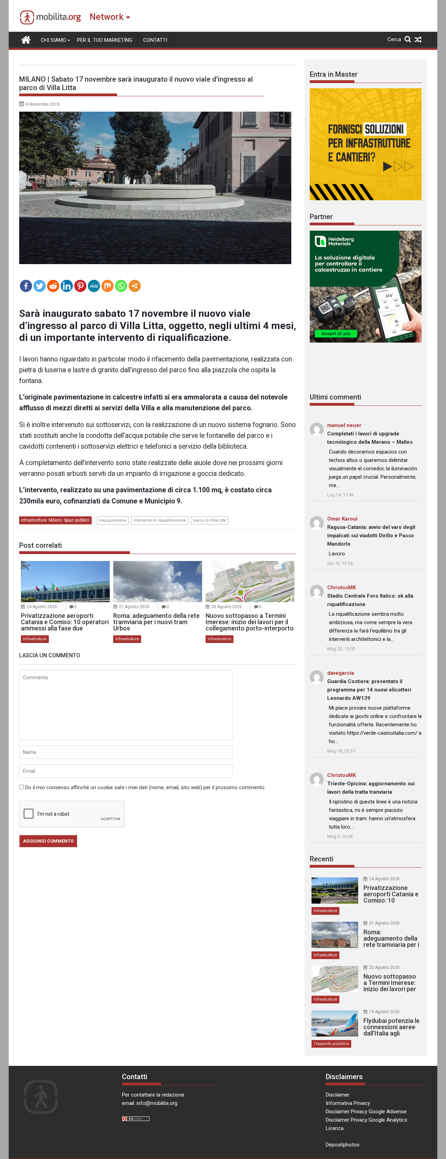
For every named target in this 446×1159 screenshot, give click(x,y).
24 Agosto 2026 (41, 606)
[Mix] (107, 286)
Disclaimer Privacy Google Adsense (366, 1111)
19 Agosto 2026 (384, 1011)
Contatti (155, 40)
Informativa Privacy (348, 1103)
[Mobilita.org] (26, 39)
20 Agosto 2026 (226, 606)
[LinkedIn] (67, 286)
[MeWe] (94, 286)
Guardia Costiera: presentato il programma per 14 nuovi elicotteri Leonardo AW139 (369, 689)
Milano (55, 520)
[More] (135, 286)
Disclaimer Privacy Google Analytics (366, 1120)
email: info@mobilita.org (149, 1103)
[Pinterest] (80, 286)
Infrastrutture (34, 520)
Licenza (335, 1128)
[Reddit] (53, 286)
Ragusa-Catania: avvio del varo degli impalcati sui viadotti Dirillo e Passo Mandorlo (371, 535)
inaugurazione (112, 520)
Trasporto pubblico (331, 1043)
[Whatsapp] (121, 286)
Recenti (321, 859)
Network (106, 17)
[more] (135, 286)
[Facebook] (26, 286)
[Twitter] (39, 286)
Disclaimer (337, 1095)
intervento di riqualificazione (159, 520)
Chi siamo (53, 40)
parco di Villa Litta (209, 520)
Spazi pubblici (77, 520)
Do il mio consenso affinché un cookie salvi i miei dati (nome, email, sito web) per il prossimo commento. (145, 787)
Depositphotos (343, 1145)
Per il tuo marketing (104, 40)
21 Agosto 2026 (134, 606)
